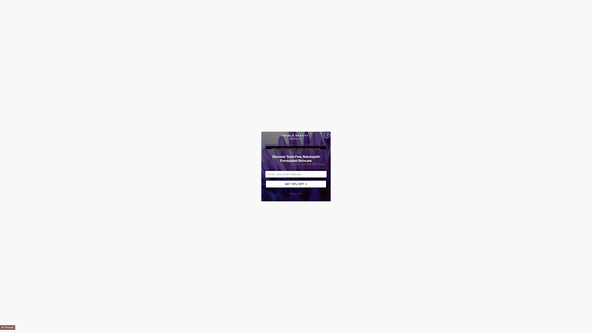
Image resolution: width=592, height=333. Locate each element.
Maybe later (296, 194)
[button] (7, 327)
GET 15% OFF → (296, 184)
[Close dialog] (327, 135)
